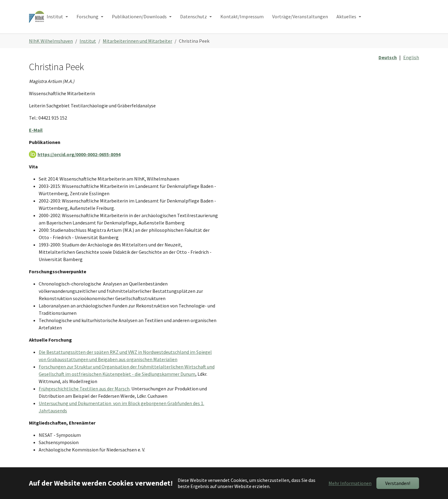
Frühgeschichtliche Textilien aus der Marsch (84, 389)
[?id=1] (36, 17)
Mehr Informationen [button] (350, 483)
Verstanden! (397, 483)
